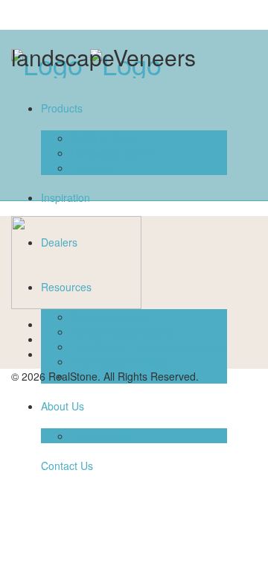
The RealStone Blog (118, 361)
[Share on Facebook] (45, 324)
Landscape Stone (112, 152)
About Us (62, 406)
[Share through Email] (45, 353)
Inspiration (65, 197)
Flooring (90, 167)
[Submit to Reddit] (45, 338)
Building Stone (104, 137)
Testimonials (100, 435)
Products (62, 108)
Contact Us (67, 465)
